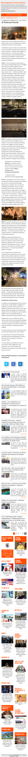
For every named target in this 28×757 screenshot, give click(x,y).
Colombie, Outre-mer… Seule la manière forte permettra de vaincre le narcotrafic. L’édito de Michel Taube (13, 422)
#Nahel (16, 168)
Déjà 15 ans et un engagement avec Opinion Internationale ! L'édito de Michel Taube (7, 602)
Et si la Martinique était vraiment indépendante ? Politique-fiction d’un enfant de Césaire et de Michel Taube (13, 518)
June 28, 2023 (19, 176)
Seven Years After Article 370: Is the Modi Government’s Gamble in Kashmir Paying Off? (7, 743)
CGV (21, 754)
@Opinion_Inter (9, 170)
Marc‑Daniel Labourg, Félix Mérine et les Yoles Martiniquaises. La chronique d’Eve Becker (13, 387)
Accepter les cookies (14, 15)
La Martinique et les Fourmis (10, 372)
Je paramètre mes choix (11, 17)
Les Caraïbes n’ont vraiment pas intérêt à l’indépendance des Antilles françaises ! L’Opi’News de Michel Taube (13, 439)
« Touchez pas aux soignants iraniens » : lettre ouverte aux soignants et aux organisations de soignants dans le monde (21, 679)
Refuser (3, 17)
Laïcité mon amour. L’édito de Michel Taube (7, 574)
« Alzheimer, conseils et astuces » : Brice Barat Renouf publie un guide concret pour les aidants (7, 553)
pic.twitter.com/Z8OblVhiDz (12, 172)
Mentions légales (16, 754)
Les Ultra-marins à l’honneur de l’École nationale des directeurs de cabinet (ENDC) (13, 454)
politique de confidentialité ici (8, 11)
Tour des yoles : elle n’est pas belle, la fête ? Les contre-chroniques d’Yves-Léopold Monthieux (13, 470)
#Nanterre (7, 163)
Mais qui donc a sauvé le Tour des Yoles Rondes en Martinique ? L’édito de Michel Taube (13, 485)
